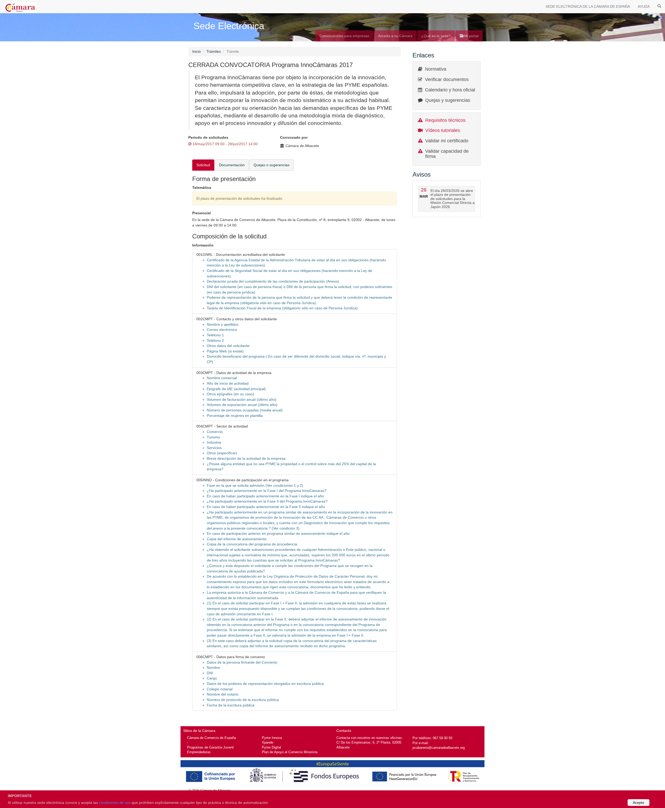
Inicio (196, 51)
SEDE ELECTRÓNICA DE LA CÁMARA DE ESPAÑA (588, 6)
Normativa (435, 69)
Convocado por (294, 137)
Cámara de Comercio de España (211, 738)
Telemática (201, 187)
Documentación (232, 165)
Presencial (201, 213)
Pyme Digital (271, 747)
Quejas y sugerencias (447, 100)
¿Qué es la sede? (436, 36)
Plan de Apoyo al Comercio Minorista (289, 752)
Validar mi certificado (446, 140)
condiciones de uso (115, 802)
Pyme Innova (272, 738)
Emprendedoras (199, 752)
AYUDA (644, 6)
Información (203, 245)
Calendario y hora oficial (450, 89)
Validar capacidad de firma (447, 154)
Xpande (267, 742)
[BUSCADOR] (659, 5)
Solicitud (203, 165)
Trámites (214, 51)
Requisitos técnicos (445, 120)
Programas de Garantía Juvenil (210, 747)
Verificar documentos (447, 79)
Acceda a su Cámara (395, 36)
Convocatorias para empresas (344, 36)
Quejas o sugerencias (271, 165)
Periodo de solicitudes (208, 137)
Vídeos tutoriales (442, 130)
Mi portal (470, 36)
